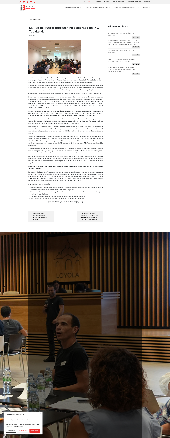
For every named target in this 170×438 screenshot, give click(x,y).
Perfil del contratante (118, 1)
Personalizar (11, 430)
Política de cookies (18, 426)
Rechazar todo (23, 430)
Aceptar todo (34, 430)
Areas (145, 7)
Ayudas (106, 1)
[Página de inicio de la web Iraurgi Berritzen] (28, 7)
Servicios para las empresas (126, 7)
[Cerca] (40, 413)
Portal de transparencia (134, 1)
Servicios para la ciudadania (97, 7)
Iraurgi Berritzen (72, 7)
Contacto (147, 1)
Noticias (98, 1)
